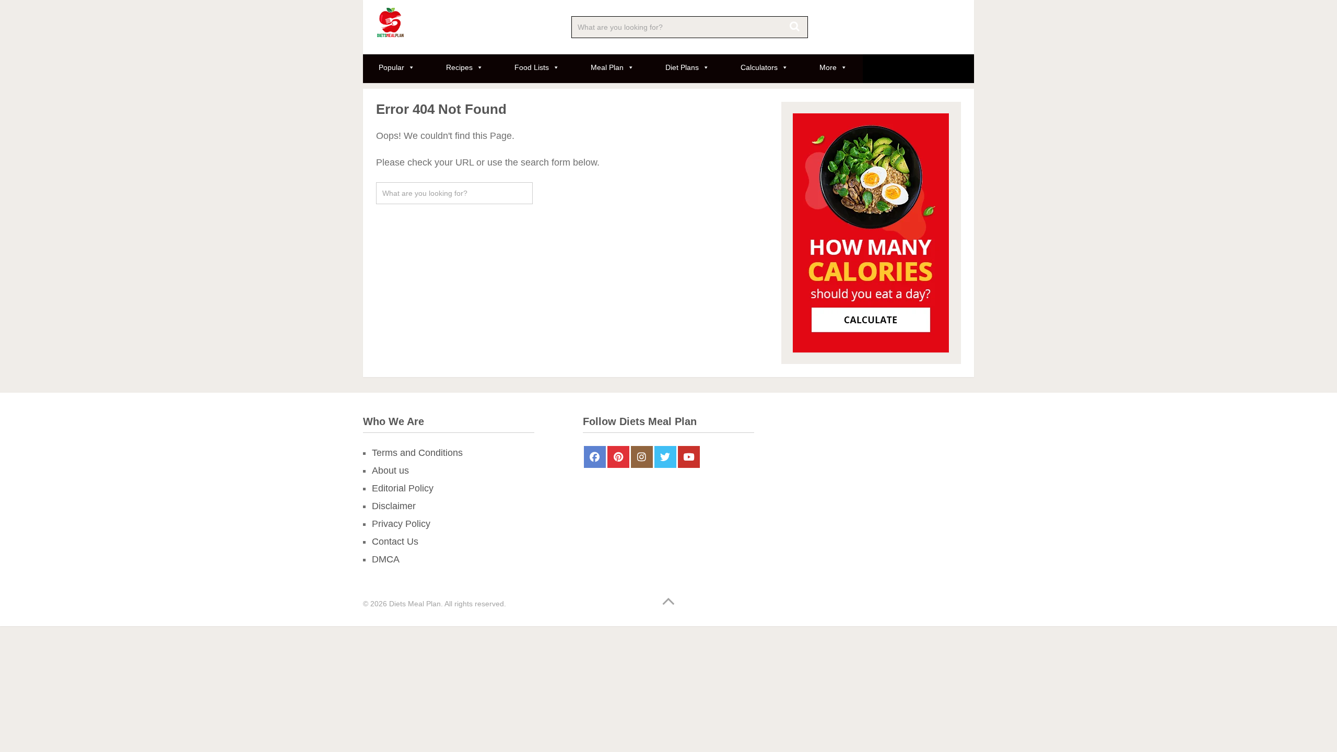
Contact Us (395, 541)
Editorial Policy (402, 488)
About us (390, 470)
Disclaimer (394, 506)
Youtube (689, 457)
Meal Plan (607, 67)
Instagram (642, 457)
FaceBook (595, 457)
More (828, 67)
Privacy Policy (401, 524)
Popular (391, 67)
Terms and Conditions (417, 453)
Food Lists (531, 67)
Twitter (665, 457)
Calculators (759, 67)
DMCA (386, 559)
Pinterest (618, 457)
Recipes (459, 67)
